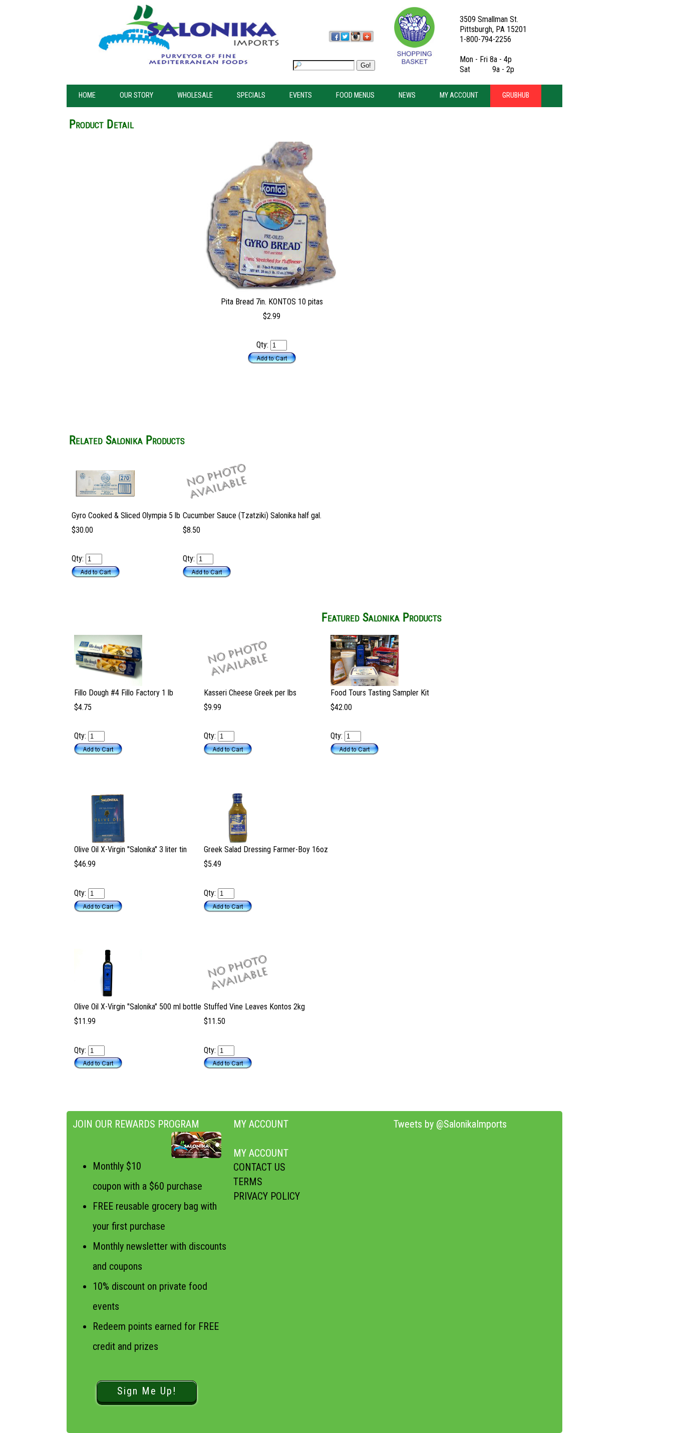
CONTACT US (259, 1167)
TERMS (247, 1182)
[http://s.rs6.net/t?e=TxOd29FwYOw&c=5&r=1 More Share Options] (367, 41)
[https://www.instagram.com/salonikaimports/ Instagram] (355, 41)
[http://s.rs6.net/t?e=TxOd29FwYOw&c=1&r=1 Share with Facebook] (335, 41)
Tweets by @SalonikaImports (450, 1124)
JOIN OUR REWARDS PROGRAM (136, 1124)
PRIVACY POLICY (266, 1196)
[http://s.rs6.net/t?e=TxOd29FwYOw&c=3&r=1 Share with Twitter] (345, 41)
